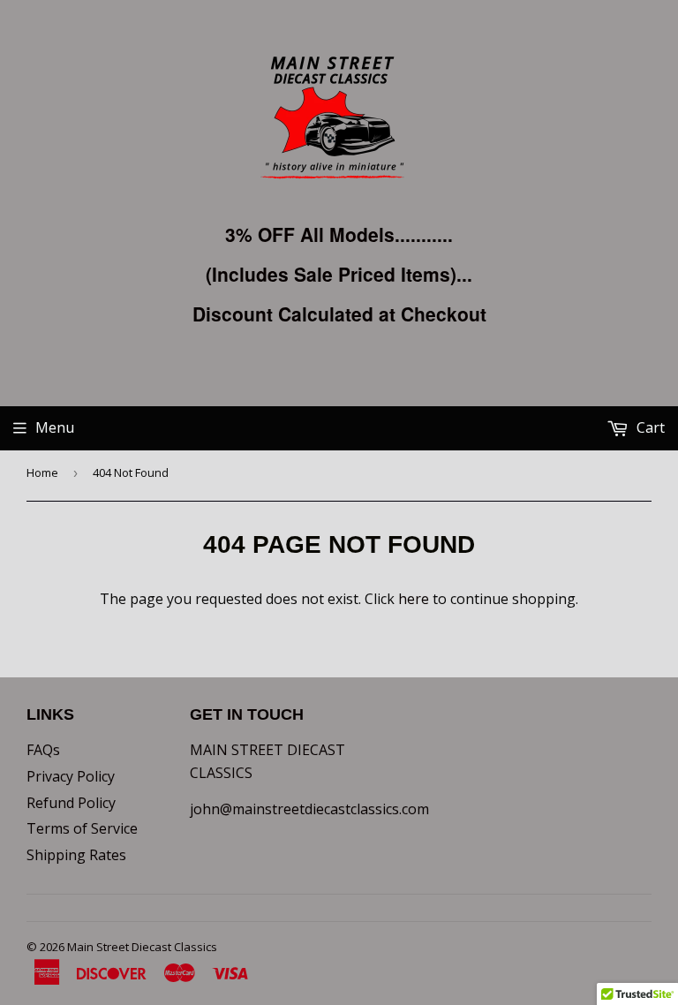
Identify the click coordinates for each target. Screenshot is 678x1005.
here (413, 598)
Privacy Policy (70, 776)
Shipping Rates (76, 855)
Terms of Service (82, 828)
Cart (649, 427)
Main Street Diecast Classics (142, 947)
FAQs (43, 749)
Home (42, 472)
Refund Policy (71, 802)
